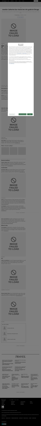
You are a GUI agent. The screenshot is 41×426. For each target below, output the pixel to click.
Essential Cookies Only (22, 114)
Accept (30, 114)
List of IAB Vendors (11, 63)
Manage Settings (11, 114)
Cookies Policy (25, 53)
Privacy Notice (19, 53)
